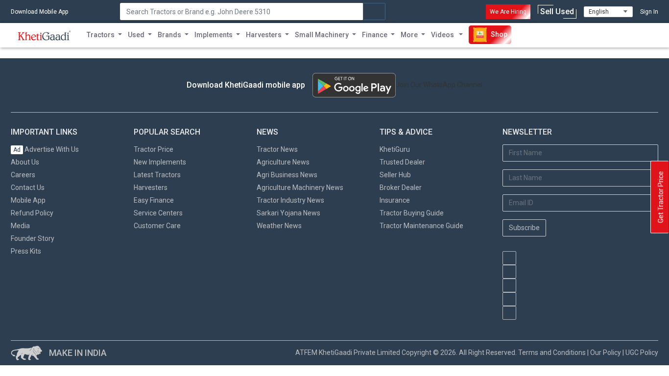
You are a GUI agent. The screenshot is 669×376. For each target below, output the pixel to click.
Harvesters (150, 187)
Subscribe (524, 228)
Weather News (279, 226)
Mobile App (28, 200)
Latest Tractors (157, 175)
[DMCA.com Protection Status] (551, 325)
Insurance (395, 200)
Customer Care (157, 226)
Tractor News (277, 149)
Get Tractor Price (661, 197)
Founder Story (32, 238)
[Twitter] (509, 299)
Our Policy (605, 352)
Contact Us (28, 187)
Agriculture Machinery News (300, 187)
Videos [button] (443, 35)
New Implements (160, 162)
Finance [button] (374, 35)
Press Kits (26, 251)
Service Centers (158, 213)
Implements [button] (213, 35)
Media (20, 226)
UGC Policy (641, 352)
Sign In (649, 11)
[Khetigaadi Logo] (44, 35)
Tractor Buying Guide (412, 213)
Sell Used (557, 11)
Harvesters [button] (264, 35)
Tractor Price (153, 149)
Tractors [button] (101, 35)
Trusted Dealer (402, 162)
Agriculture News (283, 162)
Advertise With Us (46, 149)
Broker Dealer (401, 187)
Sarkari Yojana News (288, 213)
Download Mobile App (39, 11)
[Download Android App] (354, 85)
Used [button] (136, 35)
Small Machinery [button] (322, 35)
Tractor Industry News (290, 200)
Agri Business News (287, 175)
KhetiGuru (395, 149)
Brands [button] (169, 35)
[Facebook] (509, 272)
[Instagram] (509, 285)
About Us (25, 162)
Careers (23, 175)
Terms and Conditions (552, 352)
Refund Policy (32, 213)
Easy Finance (154, 200)
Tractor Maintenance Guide (421, 226)
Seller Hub (395, 175)
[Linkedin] (509, 313)
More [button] (409, 35)
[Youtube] (509, 258)
